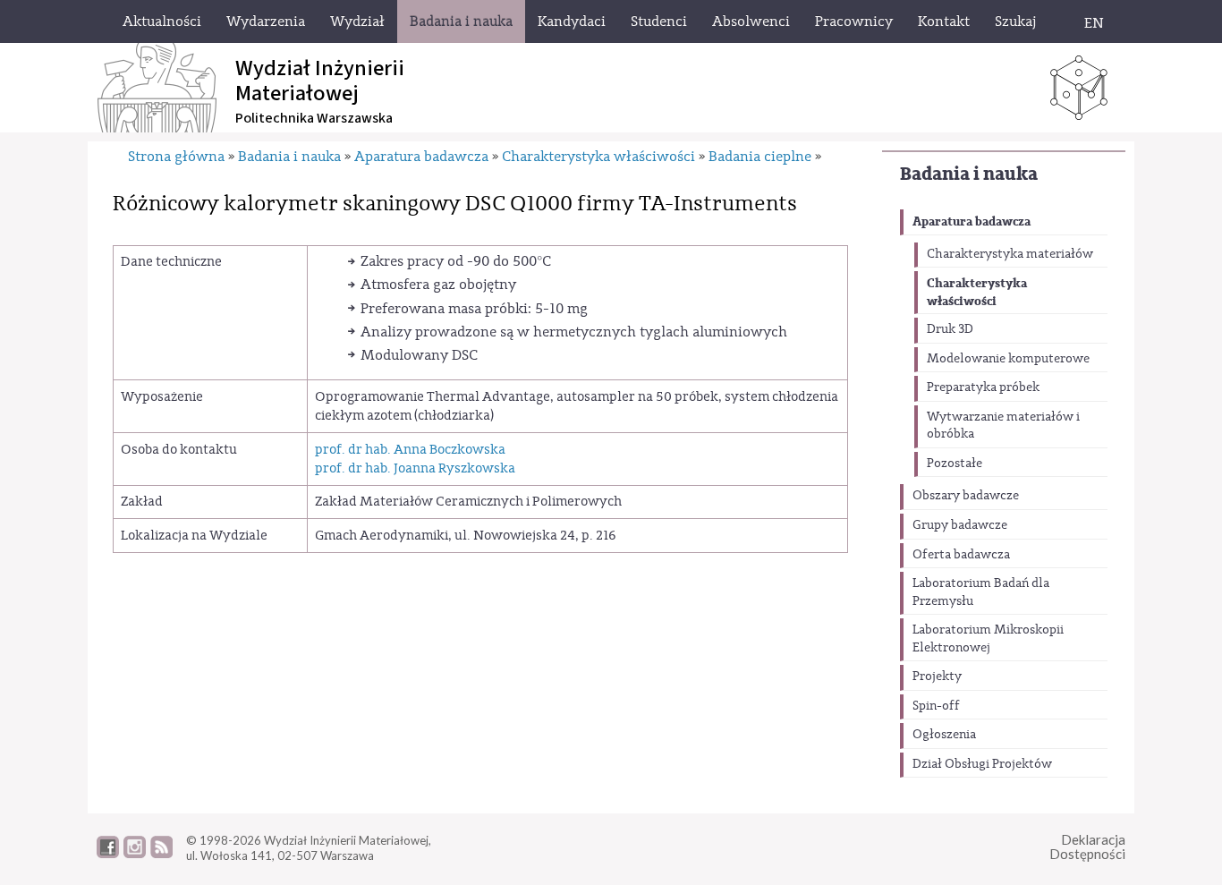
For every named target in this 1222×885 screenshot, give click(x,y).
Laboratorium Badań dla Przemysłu (980, 592)
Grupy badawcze (959, 525)
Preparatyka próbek (983, 387)
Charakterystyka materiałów (1010, 254)
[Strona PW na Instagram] (134, 854)
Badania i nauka (969, 174)
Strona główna (176, 157)
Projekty (937, 676)
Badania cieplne (760, 157)
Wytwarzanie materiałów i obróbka (1003, 426)
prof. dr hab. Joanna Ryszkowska (415, 468)
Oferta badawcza (961, 555)
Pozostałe (954, 463)
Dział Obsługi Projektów (982, 764)
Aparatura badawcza (971, 221)
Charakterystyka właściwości (977, 292)
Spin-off (936, 706)
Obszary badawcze (965, 496)
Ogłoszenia (944, 735)
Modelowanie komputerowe (1008, 359)
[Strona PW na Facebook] (108, 854)
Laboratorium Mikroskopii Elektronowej (988, 639)
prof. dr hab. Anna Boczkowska (410, 449)
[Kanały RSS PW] (161, 854)
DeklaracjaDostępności (1087, 847)
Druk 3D (950, 329)
